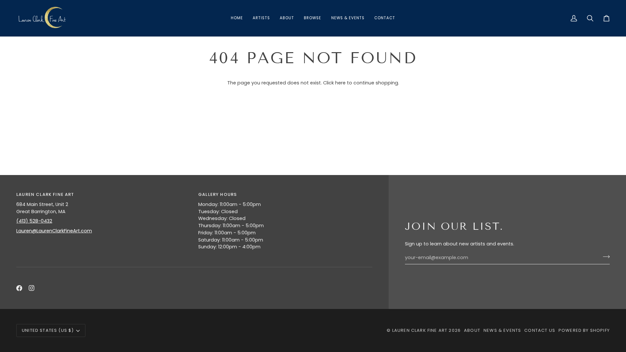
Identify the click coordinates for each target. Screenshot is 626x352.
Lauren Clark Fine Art (420, 330)
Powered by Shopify (584, 330)
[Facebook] (19, 288)
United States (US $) (48, 330)
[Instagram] (32, 288)
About (472, 330)
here (340, 83)
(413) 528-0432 (34, 221)
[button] (312, 18)
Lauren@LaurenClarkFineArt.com (54, 230)
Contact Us (539, 330)
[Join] (604, 257)
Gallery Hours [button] (217, 194)
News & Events (502, 330)
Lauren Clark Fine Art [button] (45, 194)
